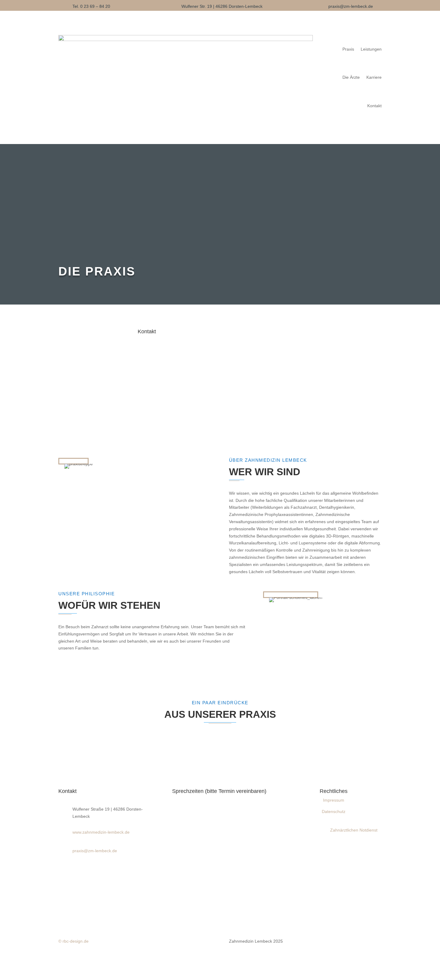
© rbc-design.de (73, 941)
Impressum (333, 800)
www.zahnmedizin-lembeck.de (101, 832)
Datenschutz (333, 811)
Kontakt (374, 105)
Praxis (348, 49)
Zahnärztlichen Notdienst (353, 830)
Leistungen (371, 49)
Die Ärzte (351, 77)
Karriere (374, 77)
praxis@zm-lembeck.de (350, 6)
